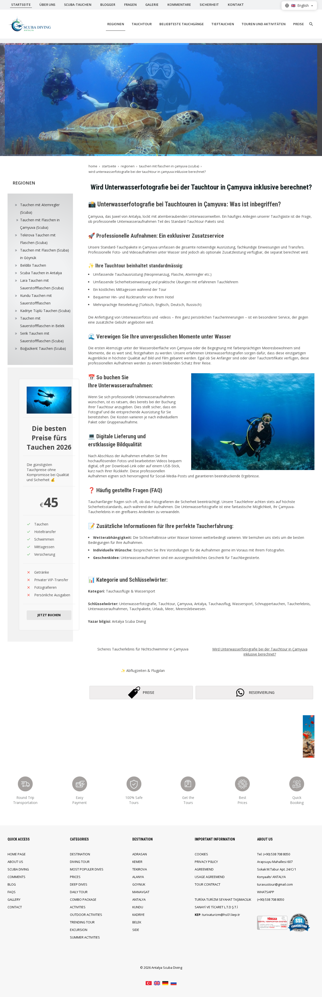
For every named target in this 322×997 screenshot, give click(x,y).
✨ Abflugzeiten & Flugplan (143, 670)
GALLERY (14, 899)
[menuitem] (40, 208)
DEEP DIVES (78, 884)
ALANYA (138, 877)
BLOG (12, 884)
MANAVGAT (140, 892)
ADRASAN (139, 854)
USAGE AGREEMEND (210, 877)
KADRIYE (138, 915)
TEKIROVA (139, 869)
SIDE (135, 930)
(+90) (267, 854)
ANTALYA (139, 899)
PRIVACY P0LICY (206, 862)
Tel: (259, 854)
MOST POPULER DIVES (86, 869)
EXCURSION (78, 930)
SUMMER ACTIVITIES (85, 937)
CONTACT (15, 907)
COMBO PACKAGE (83, 899)
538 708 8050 (280, 854)
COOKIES (201, 854)
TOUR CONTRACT (207, 884)
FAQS (12, 892)
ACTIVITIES (78, 907)
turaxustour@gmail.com (275, 884)
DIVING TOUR (80, 862)
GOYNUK (138, 884)
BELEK (136, 922)
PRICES (75, 877)
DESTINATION (80, 854)
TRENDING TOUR (82, 922)
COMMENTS (16, 877)
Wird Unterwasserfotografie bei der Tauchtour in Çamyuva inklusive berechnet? (259, 652)
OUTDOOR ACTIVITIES (86, 915)
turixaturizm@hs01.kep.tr (221, 915)
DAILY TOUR (79, 892)
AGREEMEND (204, 869)
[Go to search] (311, 24)
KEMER (137, 862)
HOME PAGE (17, 854)
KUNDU (137, 907)
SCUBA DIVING (18, 869)
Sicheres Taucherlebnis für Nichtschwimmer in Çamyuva (142, 649)
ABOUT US (15, 862)
